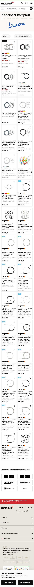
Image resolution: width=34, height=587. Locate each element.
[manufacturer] (9, 476)
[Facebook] (22, 507)
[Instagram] (25, 507)
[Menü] (13, 567)
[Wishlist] (26, 3)
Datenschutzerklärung (8, 577)
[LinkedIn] (31, 507)
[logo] (7, 3)
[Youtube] (19, 507)
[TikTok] (28, 507)
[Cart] (31, 3)
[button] (17, 517)
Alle (25, 488)
